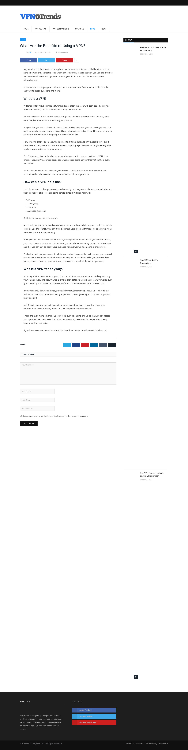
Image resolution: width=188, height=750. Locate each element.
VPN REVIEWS (40, 29)
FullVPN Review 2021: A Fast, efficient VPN (153, 49)
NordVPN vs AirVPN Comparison (149, 261)
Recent (128, 40)
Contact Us (163, 743)
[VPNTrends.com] (40, 15)
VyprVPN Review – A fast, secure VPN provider (152, 474)
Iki (30, 52)
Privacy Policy (151, 743)
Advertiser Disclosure (135, 743)
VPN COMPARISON (61, 29)
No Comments (62, 52)
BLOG (92, 29)
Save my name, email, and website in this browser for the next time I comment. (55, 416)
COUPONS (79, 29)
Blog (23, 39)
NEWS (104, 29)
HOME (25, 29)
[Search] (164, 29)
